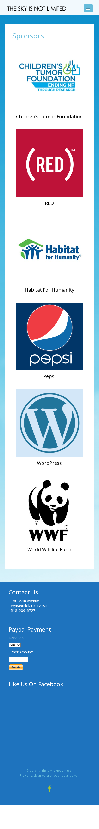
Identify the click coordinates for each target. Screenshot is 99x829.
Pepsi (49, 376)
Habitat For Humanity (49, 290)
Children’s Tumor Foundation (49, 116)
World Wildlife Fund (49, 549)
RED (49, 203)
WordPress (49, 463)
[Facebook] (49, 787)
